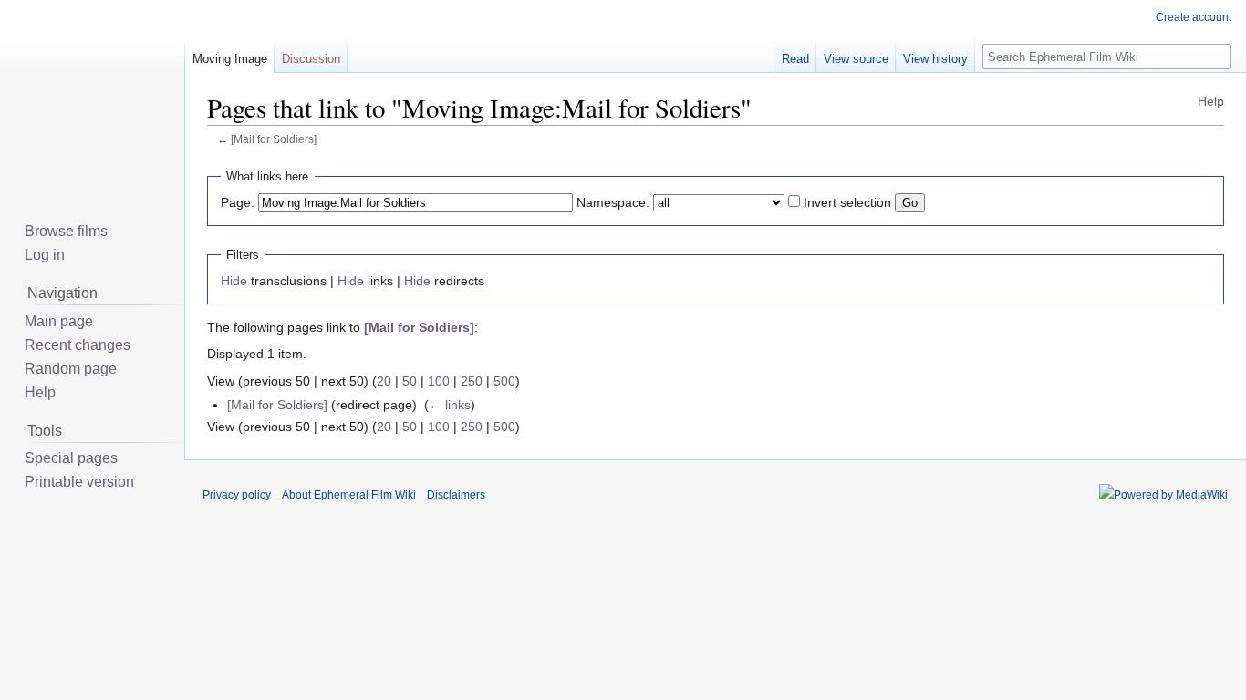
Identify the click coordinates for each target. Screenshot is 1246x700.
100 (439, 381)
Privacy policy (236, 495)
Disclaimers (456, 495)
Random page (71, 368)
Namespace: (612, 202)
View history (935, 59)
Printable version (79, 481)
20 (384, 381)
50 (409, 381)
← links (450, 404)
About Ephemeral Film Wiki (349, 495)
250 (472, 381)
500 (504, 381)
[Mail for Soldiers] (274, 139)
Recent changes (77, 345)
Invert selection (847, 202)
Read (795, 59)
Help (1211, 101)
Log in (45, 254)
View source (856, 59)
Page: (237, 202)
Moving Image (229, 59)
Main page (59, 321)
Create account (1193, 17)
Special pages (71, 458)
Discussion (311, 59)
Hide (234, 280)
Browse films (66, 231)
